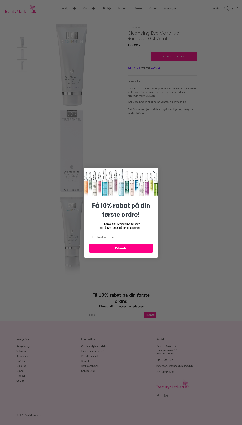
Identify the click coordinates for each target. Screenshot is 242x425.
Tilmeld (121, 248)
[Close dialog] (154, 172)
